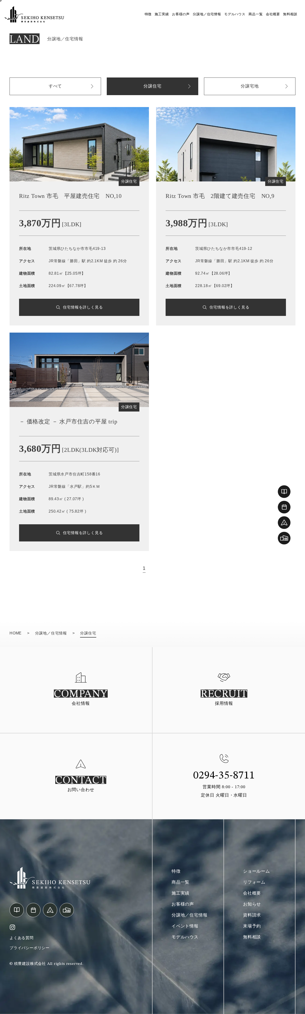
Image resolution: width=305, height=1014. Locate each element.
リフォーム (254, 882)
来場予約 (252, 926)
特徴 (148, 14)
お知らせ (252, 904)
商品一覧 (256, 14)
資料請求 (252, 915)
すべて (55, 86)
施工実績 (162, 14)
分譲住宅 (152, 86)
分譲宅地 (250, 86)
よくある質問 (22, 938)
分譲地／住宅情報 (207, 14)
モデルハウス (234, 14)
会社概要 (273, 14)
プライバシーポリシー (30, 948)
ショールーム (256, 871)
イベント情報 (185, 926)
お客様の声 (181, 14)
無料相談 (290, 14)
